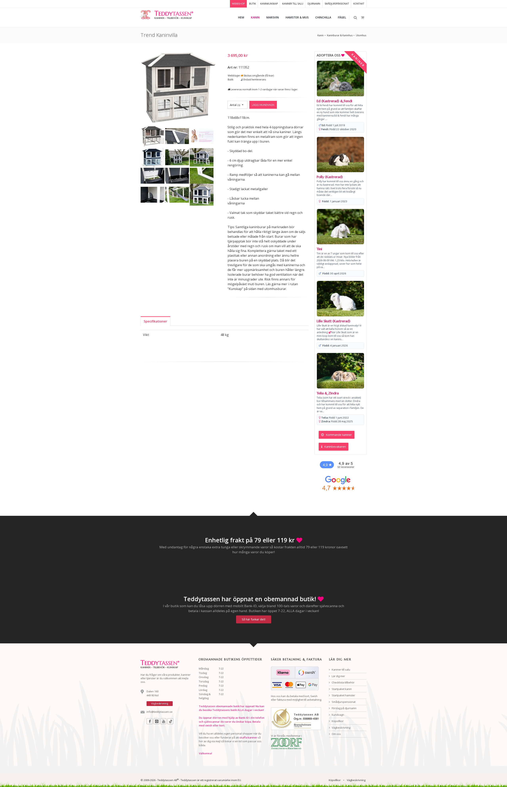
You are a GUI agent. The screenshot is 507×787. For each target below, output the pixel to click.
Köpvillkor (337, 721)
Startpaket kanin (341, 689)
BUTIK (252, 3)
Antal (235, 105)
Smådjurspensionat (343, 702)
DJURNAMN (314, 3)
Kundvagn (337, 714)
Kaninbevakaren (334, 446)
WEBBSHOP (238, 3)
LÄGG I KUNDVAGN (263, 105)
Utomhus (361, 35)
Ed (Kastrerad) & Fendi (334, 101)
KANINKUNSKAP (269, 3)
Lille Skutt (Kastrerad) (333, 321)
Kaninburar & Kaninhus (340, 35)
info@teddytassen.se (159, 712)
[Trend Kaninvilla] (178, 88)
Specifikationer (155, 321)
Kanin (320, 35)
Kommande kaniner (338, 435)
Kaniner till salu (340, 669)
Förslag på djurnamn (343, 708)
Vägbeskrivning (340, 727)
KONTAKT (358, 3)
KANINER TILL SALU (292, 3)
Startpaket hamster (343, 695)
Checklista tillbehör (343, 682)
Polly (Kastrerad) (330, 177)
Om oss (336, 734)
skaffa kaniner (248, 737)
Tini (319, 249)
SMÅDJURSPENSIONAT (337, 3)
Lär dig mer (338, 676)
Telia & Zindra (328, 393)
